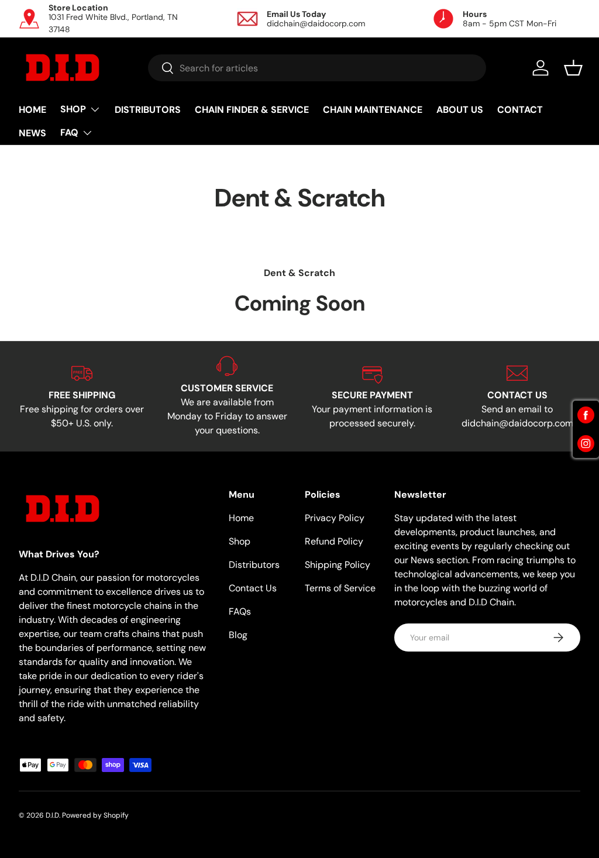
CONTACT (520, 110)
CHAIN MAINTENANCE (372, 110)
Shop (239, 541)
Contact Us (253, 588)
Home (241, 518)
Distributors (254, 565)
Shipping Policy (337, 565)
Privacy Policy (334, 518)
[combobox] (317, 67)
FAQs (240, 611)
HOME (32, 110)
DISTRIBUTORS (148, 110)
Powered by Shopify (95, 815)
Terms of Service (340, 588)
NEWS (32, 133)
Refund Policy (334, 541)
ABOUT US (459, 110)
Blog (238, 635)
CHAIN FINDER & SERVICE (252, 110)
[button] (573, 68)
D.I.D (52, 815)
